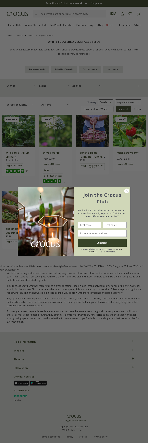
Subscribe (102, 242)
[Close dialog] (126, 190)
